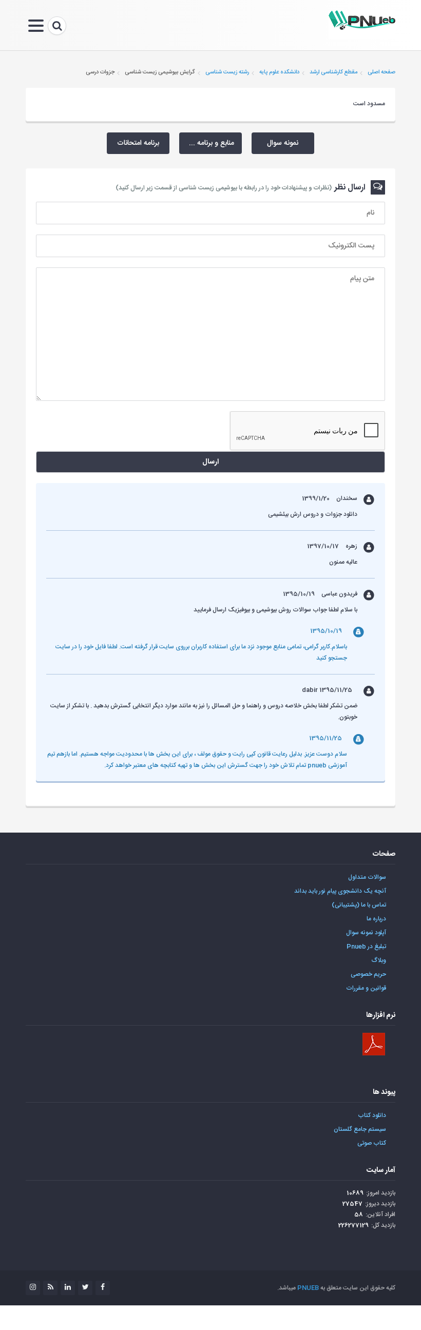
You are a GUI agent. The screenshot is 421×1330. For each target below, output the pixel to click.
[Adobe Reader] (373, 1044)
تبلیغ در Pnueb (366, 946)
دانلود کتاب (372, 1115)
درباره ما (376, 919)
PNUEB (308, 1288)
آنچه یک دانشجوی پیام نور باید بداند (340, 891)
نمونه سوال (282, 143)
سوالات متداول (367, 877)
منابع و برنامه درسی (206, 143)
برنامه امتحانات (138, 143)
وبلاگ (379, 960)
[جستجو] (57, 25)
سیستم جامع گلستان (360, 1129)
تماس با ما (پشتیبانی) (359, 905)
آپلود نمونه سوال (366, 933)
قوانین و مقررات (366, 988)
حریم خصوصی (368, 974)
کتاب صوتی (371, 1143)
